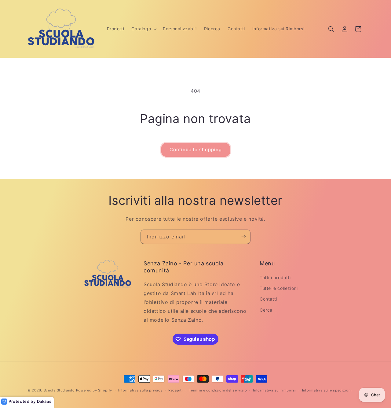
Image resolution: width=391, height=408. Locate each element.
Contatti (268, 299)
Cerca (266, 310)
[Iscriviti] (243, 237)
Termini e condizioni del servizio (218, 390)
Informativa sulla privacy (140, 390)
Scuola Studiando (59, 390)
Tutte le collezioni (279, 288)
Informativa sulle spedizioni (327, 390)
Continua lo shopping (196, 149)
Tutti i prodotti (275, 277)
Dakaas (44, 401)
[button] (143, 28)
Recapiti (175, 390)
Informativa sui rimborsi (274, 390)
